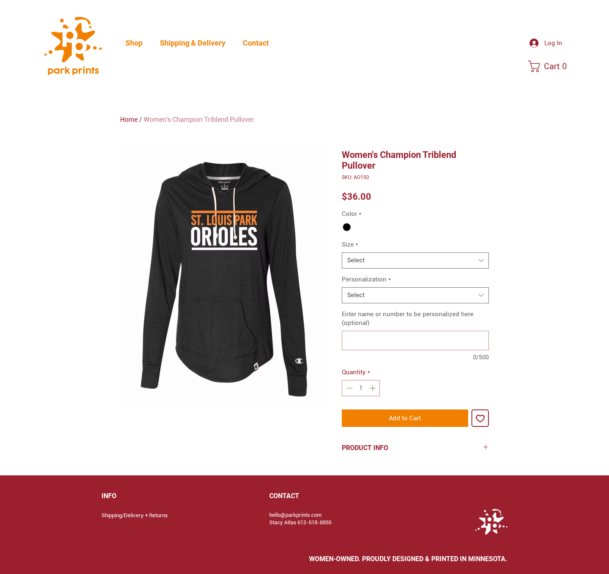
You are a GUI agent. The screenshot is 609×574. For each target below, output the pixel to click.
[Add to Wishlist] (480, 418)
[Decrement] (348, 388)
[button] (134, 43)
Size (350, 244)
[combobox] (415, 260)
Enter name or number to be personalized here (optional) (408, 318)
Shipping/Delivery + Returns (135, 515)
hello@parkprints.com (295, 515)
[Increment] (373, 388)
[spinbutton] (361, 388)
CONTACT (284, 496)
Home (129, 120)
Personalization (366, 279)
